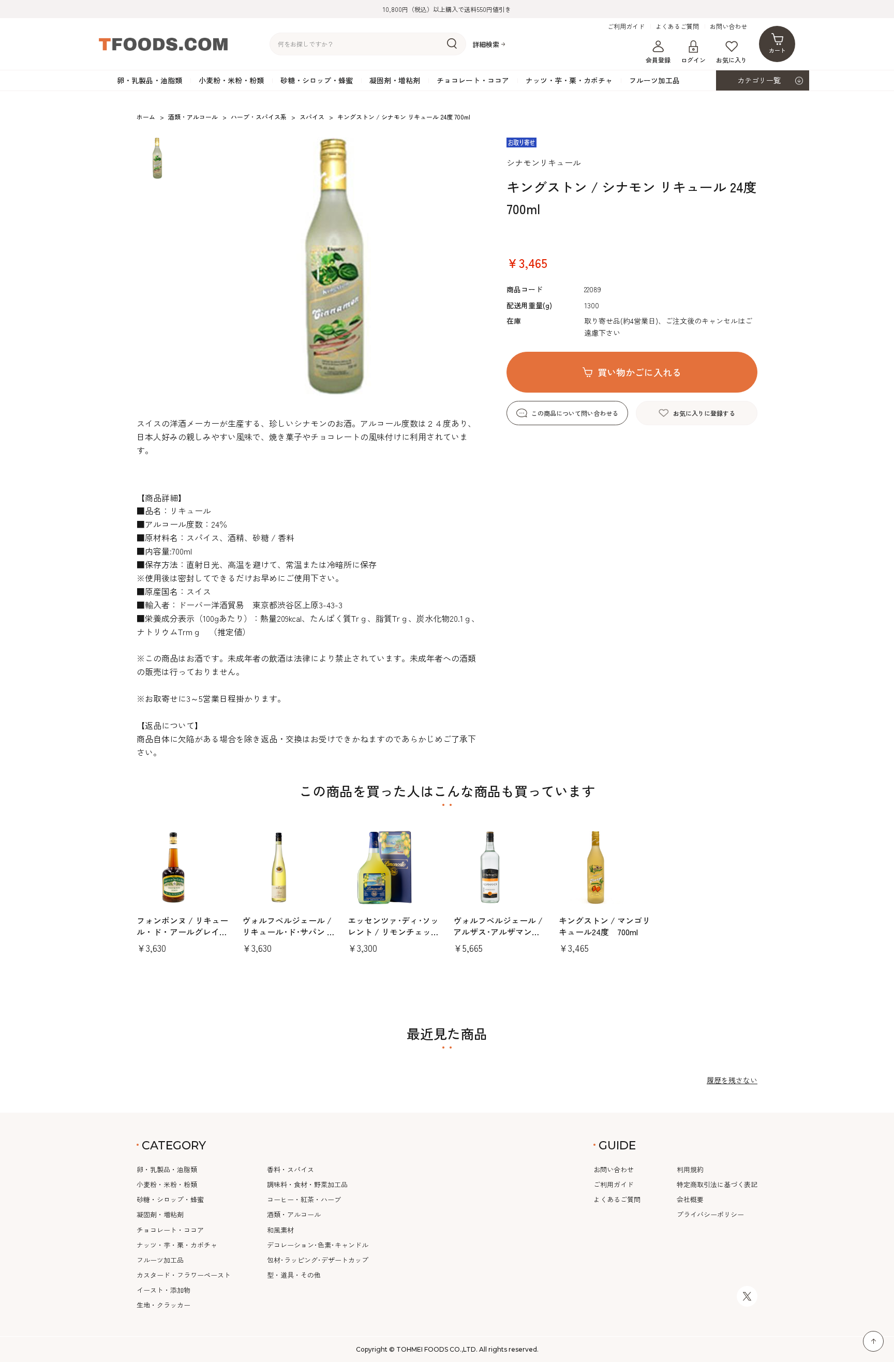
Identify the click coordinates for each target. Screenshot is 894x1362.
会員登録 (658, 59)
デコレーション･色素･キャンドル (317, 1245)
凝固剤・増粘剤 (394, 80)
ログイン (693, 59)
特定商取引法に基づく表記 (717, 1184)
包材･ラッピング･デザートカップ (317, 1260)
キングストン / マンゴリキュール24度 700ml (604, 926)
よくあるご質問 (677, 26)
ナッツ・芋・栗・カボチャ (569, 80)
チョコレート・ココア (473, 80)
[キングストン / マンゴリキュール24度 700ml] (605, 867)
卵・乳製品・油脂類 (149, 80)
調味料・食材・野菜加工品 (307, 1184)
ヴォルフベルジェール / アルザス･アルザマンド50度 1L (498, 932)
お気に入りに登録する (704, 413)
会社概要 (690, 1199)
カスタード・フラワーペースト (184, 1275)
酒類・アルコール (294, 1214)
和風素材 (280, 1230)
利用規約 (690, 1169)
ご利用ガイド (626, 26)
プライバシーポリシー (710, 1214)
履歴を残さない (732, 1080)
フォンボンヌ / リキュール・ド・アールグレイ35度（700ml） (182, 932)
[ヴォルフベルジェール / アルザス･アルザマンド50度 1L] (499, 867)
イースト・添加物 (163, 1290)
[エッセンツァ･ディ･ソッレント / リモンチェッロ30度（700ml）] (394, 867)
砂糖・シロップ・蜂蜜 (316, 80)
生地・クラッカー (163, 1305)
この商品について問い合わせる (574, 413)
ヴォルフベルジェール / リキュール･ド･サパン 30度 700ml (288, 932)
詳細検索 (485, 44)
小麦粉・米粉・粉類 (231, 80)
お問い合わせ (728, 26)
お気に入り (731, 59)
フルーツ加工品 (654, 80)
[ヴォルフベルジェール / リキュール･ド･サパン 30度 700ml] (288, 867)
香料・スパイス (290, 1169)
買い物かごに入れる (639, 372)
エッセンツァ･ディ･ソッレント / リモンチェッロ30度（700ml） (393, 932)
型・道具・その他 (294, 1275)
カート (777, 50)
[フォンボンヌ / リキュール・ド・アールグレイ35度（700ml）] (183, 867)
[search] (452, 44)
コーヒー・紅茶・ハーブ (304, 1199)
